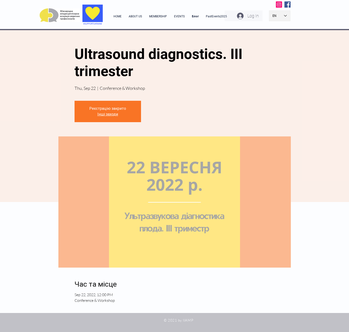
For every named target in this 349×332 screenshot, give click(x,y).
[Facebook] (287, 4)
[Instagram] (279, 4)
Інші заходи (107, 114)
